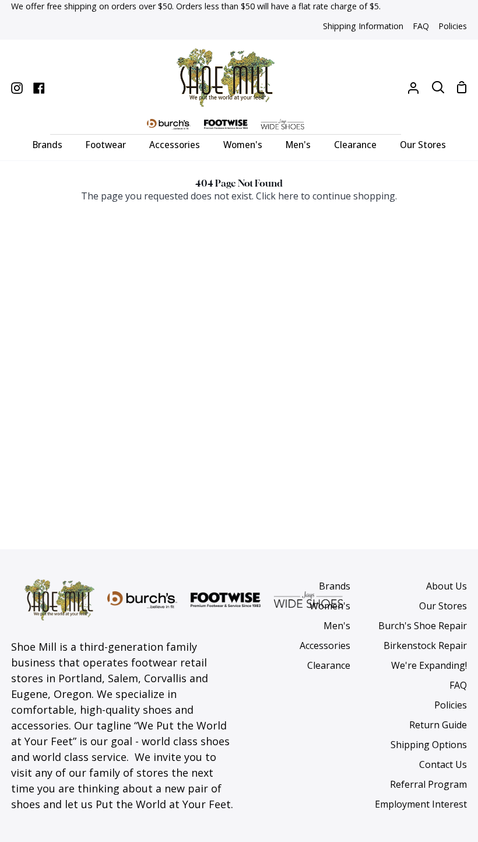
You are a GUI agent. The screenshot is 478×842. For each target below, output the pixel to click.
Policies (450, 705)
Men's (337, 625)
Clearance (328, 665)
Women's (330, 605)
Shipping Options (429, 744)
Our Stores (443, 605)
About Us (446, 586)
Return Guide (438, 724)
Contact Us (443, 764)
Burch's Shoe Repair (422, 625)
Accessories (325, 645)
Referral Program (428, 784)
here (288, 196)
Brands (334, 586)
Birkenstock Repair (425, 645)
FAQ (458, 685)
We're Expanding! (429, 665)
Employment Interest (421, 804)
